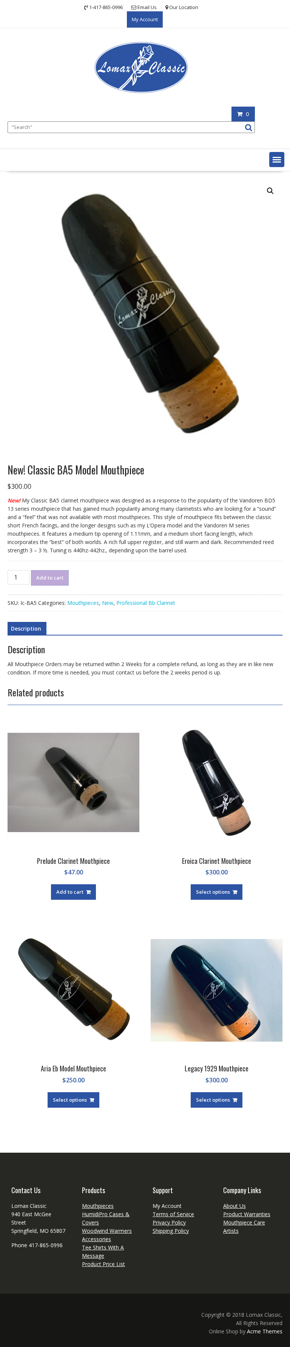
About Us (234, 1205)
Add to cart (49, 577)
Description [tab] (26, 628)
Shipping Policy (171, 1230)
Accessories (96, 1239)
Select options (213, 891)
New (107, 602)
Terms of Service (173, 1214)
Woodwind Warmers (107, 1230)
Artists (231, 1230)
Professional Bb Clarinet (145, 602)
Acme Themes (264, 1331)
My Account (145, 19)
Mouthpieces (83, 602)
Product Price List (103, 1264)
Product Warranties (246, 1214)
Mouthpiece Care (244, 1222)
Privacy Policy (169, 1222)
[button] (276, 159)
